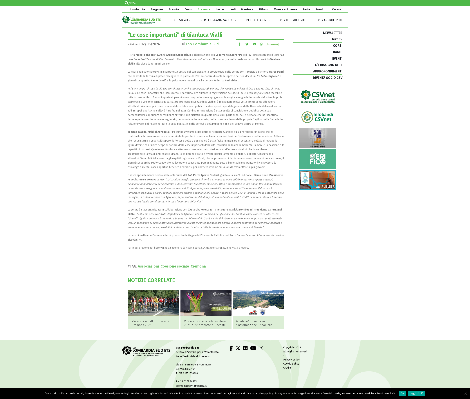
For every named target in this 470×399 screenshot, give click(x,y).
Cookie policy (291, 363)
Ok (402, 393)
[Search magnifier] (345, 3)
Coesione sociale (176, 266)
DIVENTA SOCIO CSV (327, 78)
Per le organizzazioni (217, 20)
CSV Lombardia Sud (202, 44)
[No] (465, 393)
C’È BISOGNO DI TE (328, 65)
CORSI (337, 46)
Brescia (174, 9)
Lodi (233, 9)
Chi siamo (181, 20)
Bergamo (157, 9)
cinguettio (247, 44)
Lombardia (137, 9)
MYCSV (337, 39)
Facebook (239, 44)
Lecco (220, 9)
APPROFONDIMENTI (327, 71)
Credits (287, 367)
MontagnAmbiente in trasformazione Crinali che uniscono (254, 325)
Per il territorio (292, 20)
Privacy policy (291, 359)
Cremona (204, 9)
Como (188, 9)
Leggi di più (416, 393)
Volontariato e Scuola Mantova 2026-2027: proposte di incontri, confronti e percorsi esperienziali (205, 327)
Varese (336, 9)
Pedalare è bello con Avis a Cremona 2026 (150, 323)
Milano (263, 9)
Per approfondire (331, 20)
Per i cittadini (256, 20)
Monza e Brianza (285, 9)
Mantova (247, 9)
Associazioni (149, 266)
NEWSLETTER (332, 33)
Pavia (306, 9)
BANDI (337, 52)
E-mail (254, 44)
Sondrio (320, 9)
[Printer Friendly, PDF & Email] (272, 44)
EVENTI (337, 58)
